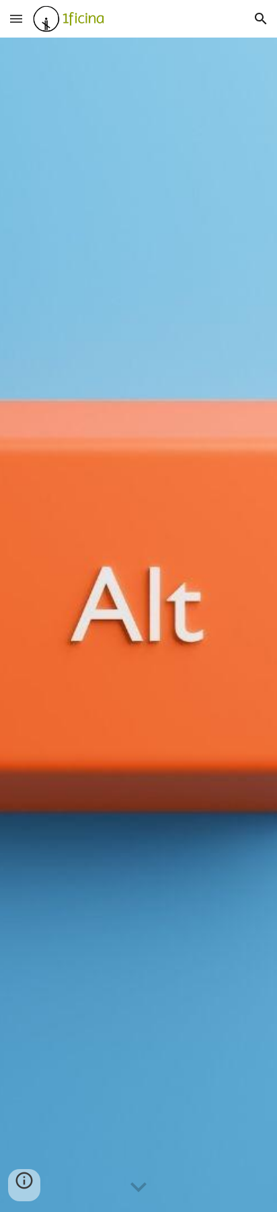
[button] (16, 18)
